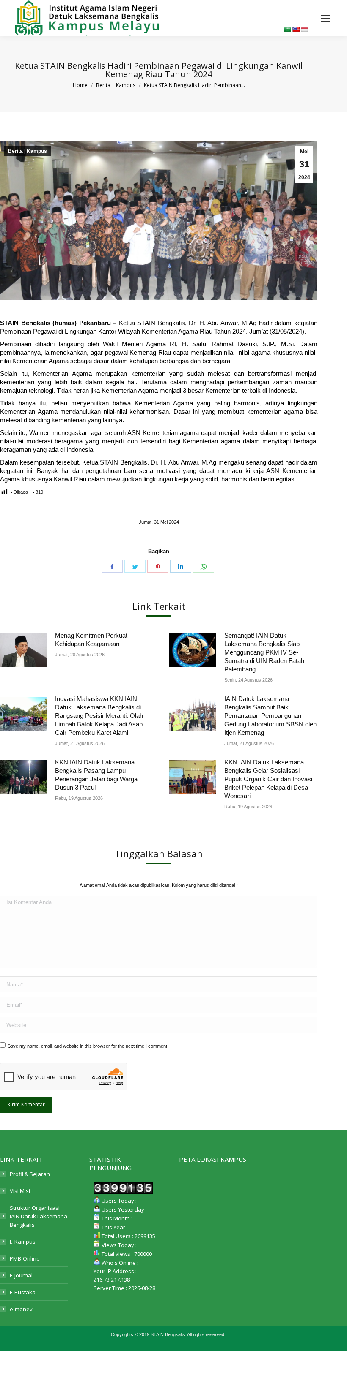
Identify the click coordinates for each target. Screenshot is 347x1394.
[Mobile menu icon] (325, 18)
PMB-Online (25, 1258)
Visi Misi (20, 1191)
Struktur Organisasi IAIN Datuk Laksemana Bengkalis (38, 1216)
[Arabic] (287, 29)
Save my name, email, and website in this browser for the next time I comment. (88, 1046)
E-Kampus (23, 1241)
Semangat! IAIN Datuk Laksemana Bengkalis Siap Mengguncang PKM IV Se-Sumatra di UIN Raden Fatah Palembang (264, 652)
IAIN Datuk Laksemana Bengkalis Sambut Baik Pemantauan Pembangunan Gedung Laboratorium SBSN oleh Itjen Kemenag (270, 715)
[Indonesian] (304, 29)
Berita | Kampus (27, 151)
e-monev (21, 1309)
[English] (296, 29)
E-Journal (21, 1275)
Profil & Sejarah (30, 1174)
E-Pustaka (23, 1292)
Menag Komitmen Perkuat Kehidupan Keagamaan (91, 639)
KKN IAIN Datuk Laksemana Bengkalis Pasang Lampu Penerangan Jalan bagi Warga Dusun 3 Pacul (96, 774)
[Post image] (23, 650)
